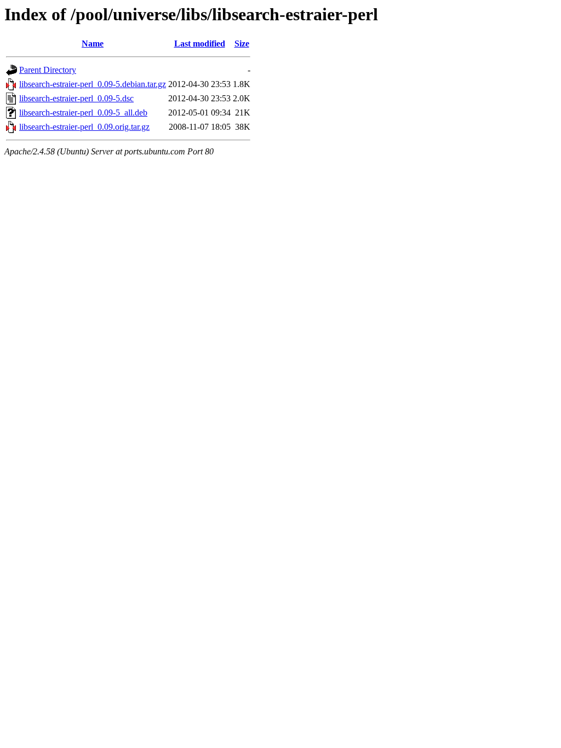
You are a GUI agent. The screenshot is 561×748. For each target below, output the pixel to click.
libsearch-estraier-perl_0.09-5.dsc (76, 98)
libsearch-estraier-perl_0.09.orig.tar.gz (84, 126)
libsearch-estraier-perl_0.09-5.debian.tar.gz (92, 84)
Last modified (199, 43)
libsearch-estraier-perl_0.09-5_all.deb (83, 112)
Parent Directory (47, 69)
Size (241, 43)
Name (93, 43)
